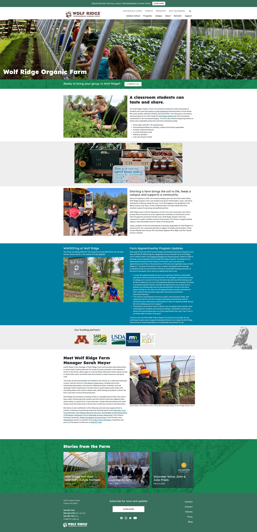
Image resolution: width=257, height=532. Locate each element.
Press (190, 516)
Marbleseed (68, 420)
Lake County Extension (102, 420)
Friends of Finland (157, 256)
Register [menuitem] (161, 11)
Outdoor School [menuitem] (133, 16)
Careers (189, 506)
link (181, 317)
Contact (189, 501)
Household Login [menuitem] (132, 11)
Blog (190, 521)
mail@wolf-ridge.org (71, 519)
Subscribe (128, 509)
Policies (189, 511)
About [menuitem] (168, 16)
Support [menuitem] (188, 16)
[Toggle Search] (190, 11)
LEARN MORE (158, 4)
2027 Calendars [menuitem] (177, 11)
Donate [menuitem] (149, 11)
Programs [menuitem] (147, 16)
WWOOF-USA (96, 422)
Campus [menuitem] (158, 16)
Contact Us (133, 84)
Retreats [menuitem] (178, 16)
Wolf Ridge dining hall (167, 116)
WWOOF (101, 254)
